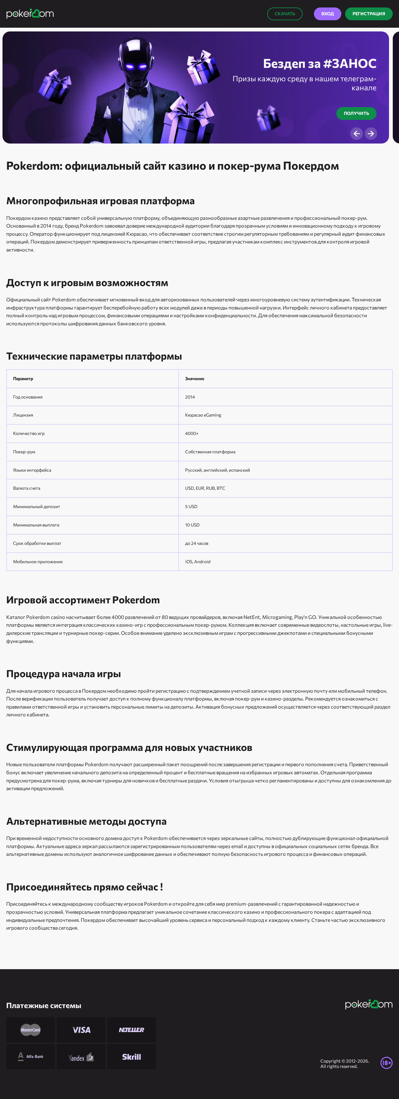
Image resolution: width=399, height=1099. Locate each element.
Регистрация (369, 13)
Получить (356, 113)
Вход (327, 13)
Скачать (285, 13)
